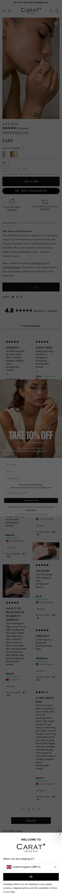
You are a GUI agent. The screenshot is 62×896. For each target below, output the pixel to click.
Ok (31, 876)
